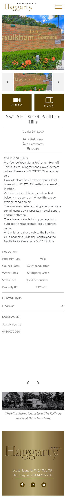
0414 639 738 (42, 475)
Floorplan (8, 305)
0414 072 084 (11, 331)
